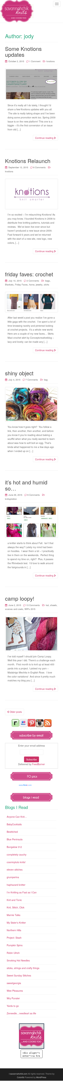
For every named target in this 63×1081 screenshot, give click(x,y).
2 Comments (33, 280)
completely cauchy (16, 854)
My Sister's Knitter (16, 922)
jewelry (39, 284)
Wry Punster (13, 998)
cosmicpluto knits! (16, 862)
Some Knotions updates (23, 51)
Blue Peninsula (15, 839)
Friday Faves (21, 284)
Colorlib (20, 1077)
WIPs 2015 (30, 609)
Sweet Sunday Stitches (19, 975)
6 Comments (39, 167)
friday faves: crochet (29, 274)
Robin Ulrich (13, 952)
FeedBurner (38, 764)
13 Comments (33, 605)
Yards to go (13, 1006)
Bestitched (12, 831)
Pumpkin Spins (15, 945)
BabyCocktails (14, 824)
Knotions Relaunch (27, 161)
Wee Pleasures (15, 990)
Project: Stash (14, 937)
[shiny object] (31, 404)
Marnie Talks (13, 915)
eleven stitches (15, 869)
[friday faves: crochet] (31, 302)
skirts (46, 284)
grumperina (13, 877)
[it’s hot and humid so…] (31, 522)
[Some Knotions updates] (31, 84)
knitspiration (11, 498)
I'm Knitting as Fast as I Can (22, 892)
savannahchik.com (18, 1073)
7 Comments (32, 379)
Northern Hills (14, 930)
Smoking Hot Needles (18, 960)
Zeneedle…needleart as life (21, 1013)
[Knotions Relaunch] (31, 194)
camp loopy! (19, 598)
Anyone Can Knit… (17, 816)
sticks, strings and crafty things (23, 968)
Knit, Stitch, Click (15, 907)
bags (47, 280)
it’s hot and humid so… (26, 485)
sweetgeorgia (14, 983)
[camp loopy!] (31, 633)
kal (47, 605)
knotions (51, 61)
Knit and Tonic (14, 900)
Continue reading (44, 138)
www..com (25, 785)
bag (46, 379)
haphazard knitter (16, 884)
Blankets (9, 284)
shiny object (19, 373)
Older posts (15, 711)
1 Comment (34, 61)
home (31, 284)
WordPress (41, 1077)
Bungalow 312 (14, 847)
